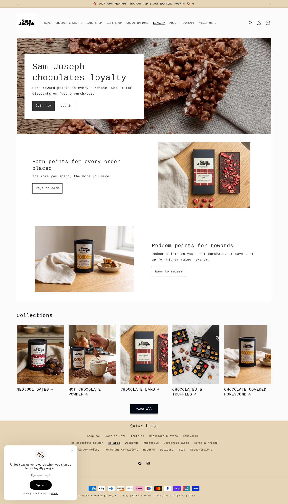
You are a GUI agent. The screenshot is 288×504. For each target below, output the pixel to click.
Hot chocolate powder (86, 442)
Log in (66, 106)
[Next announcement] (270, 3)
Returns (149, 449)
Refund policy (103, 496)
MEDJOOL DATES (33, 389)
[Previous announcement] (18, 3)
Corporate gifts (176, 442)
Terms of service (156, 496)
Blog (181, 449)
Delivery (167, 449)
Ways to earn (47, 188)
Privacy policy (128, 496)
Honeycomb (190, 436)
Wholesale (151, 442)
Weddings (132, 442)
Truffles (137, 436)
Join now (43, 106)
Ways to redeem (169, 271)
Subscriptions (201, 449)
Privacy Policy (87, 449)
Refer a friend (205, 442)
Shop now (94, 436)
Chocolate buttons (163, 436)
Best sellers (115, 436)
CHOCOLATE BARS (137, 389)
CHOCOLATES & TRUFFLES (187, 392)
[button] (68, 23)
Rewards (114, 442)
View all (144, 409)
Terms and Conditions (121, 449)
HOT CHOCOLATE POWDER (85, 392)
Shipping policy (184, 496)
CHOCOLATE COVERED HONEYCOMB (245, 392)
